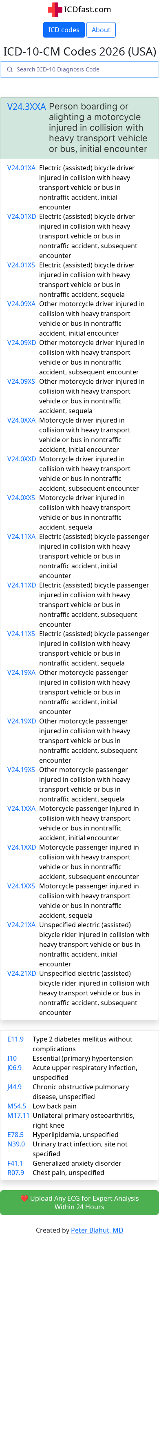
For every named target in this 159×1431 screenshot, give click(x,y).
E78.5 (15, 1134)
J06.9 (14, 1067)
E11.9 (15, 1039)
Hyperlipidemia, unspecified (76, 1134)
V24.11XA (21, 536)
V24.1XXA (21, 808)
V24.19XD (21, 721)
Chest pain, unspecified (68, 1172)
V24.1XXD (21, 847)
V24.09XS (21, 381)
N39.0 (16, 1143)
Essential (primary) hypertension (83, 1058)
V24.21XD (21, 973)
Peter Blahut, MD (97, 1230)
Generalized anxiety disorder (77, 1163)
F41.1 (15, 1163)
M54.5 (16, 1106)
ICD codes (64, 29)
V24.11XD (21, 585)
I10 (12, 1058)
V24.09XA (21, 303)
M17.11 (18, 1115)
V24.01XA (21, 167)
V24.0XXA (21, 420)
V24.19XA (21, 672)
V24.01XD (21, 216)
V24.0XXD (21, 458)
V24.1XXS (21, 885)
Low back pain (55, 1106)
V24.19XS (21, 769)
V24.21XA (21, 924)
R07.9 (15, 1172)
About (101, 29)
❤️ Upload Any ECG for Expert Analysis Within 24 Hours (79, 1202)
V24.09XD (21, 342)
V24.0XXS (21, 497)
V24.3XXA (26, 106)
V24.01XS (21, 264)
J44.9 (14, 1086)
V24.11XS (21, 633)
